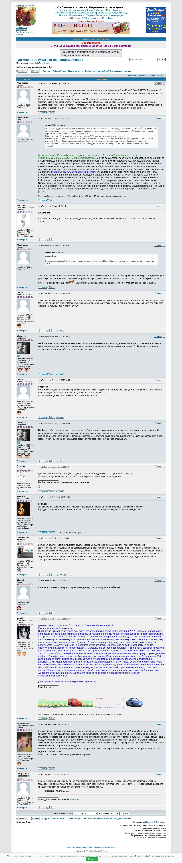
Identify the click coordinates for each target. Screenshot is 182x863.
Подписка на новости (65, 13)
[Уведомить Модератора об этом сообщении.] (164, 83)
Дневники (117, 10)
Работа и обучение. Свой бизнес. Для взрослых (108, 71)
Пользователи (77, 15)
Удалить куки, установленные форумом (79, 847)
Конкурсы (102, 15)
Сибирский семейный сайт (73, 10)
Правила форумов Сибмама (91, 21)
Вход (110, 18)
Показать (66, 791)
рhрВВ (86, 851)
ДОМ (107, 10)
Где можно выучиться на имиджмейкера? (49, 60)
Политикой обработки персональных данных (154, 856)
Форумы (46, 71)
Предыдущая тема (137, 75)
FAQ (125, 13)
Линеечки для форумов (109, 13)
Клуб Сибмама (96, 10)
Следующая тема (156, 75)
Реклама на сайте (87, 13)
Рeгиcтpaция (117, 15)
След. (46, 63)
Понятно (92, 859)
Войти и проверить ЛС (94, 18)
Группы (91, 15)
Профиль (75, 18)
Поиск (64, 15)
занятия (75, 799)
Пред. (31, 63)
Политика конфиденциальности (105, 847)
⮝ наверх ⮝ (22, 112)
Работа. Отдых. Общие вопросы (67, 71)
